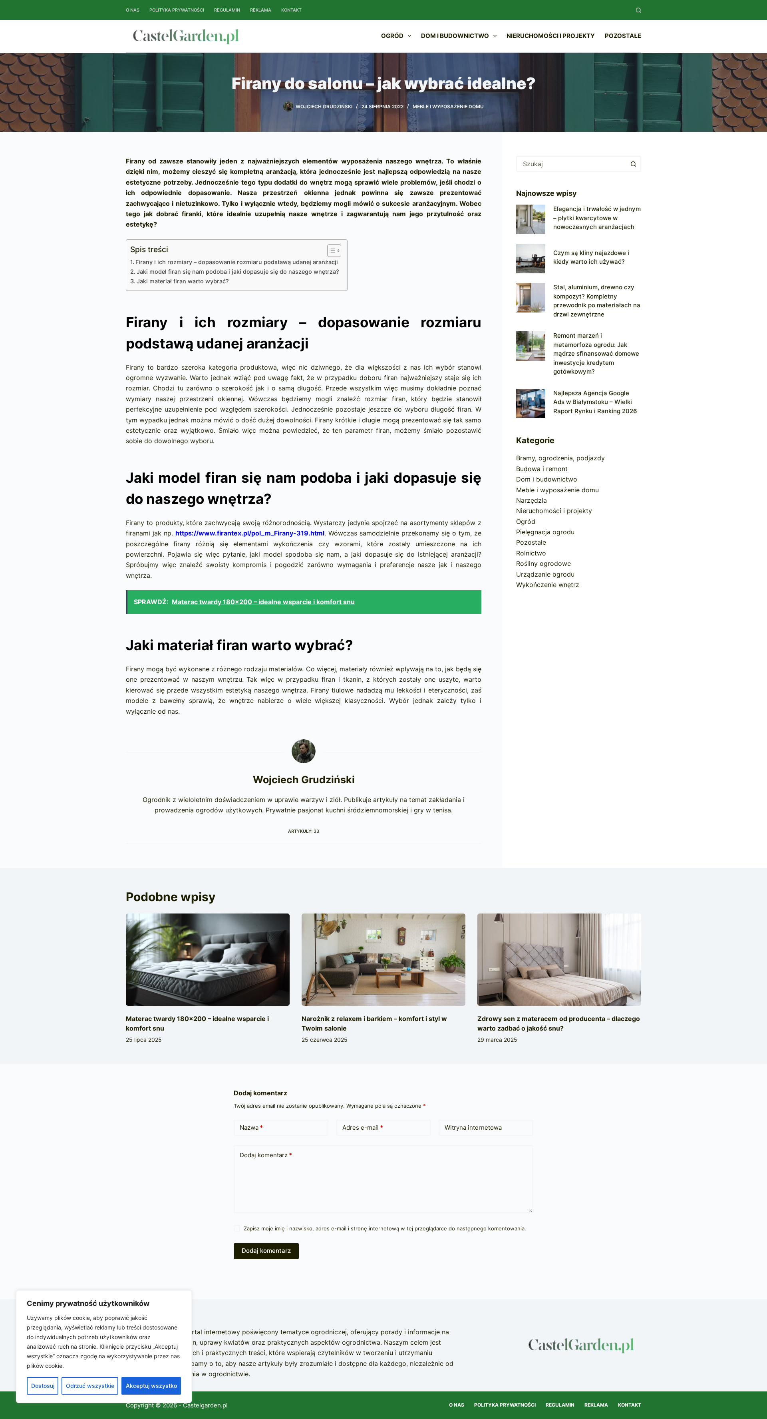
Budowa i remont (542, 469)
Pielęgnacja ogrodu (545, 532)
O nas (132, 10)
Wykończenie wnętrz (547, 585)
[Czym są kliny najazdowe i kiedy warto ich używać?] (530, 258)
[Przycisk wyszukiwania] (633, 164)
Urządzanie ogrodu (545, 574)
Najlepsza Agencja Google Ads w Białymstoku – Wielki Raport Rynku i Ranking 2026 (595, 402)
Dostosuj (42, 1385)
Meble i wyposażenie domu (448, 106)
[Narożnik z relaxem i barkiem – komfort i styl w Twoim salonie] (383, 959)
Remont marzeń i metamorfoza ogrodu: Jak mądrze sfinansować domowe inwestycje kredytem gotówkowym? (596, 353)
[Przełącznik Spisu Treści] (330, 250)
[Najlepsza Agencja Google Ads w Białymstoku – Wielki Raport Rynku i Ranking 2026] (530, 403)
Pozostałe (623, 36)
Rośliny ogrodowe (543, 563)
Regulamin (227, 10)
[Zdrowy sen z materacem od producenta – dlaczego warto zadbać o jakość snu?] (559, 959)
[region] (104, 1346)
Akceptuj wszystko (151, 1385)
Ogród (392, 36)
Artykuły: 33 (303, 831)
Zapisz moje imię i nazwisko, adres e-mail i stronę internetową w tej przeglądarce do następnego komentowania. (385, 1228)
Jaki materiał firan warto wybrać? (183, 281)
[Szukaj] (638, 10)
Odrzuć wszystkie (90, 1385)
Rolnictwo (531, 553)
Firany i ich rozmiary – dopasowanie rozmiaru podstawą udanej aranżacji (236, 262)
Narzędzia (531, 500)
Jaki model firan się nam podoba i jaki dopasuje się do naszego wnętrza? (238, 271)
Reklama (260, 10)
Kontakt (291, 10)
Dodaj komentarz (266, 1155)
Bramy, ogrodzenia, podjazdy (560, 458)
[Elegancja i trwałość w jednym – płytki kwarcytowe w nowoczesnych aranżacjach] (530, 219)
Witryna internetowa (473, 1127)
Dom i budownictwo (455, 36)
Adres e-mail (362, 1127)
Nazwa (251, 1127)
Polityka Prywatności (176, 10)
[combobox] (571, 164)
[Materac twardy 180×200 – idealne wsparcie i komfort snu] (208, 959)
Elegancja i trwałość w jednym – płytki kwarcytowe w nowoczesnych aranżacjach (597, 218)
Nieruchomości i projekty (551, 36)
